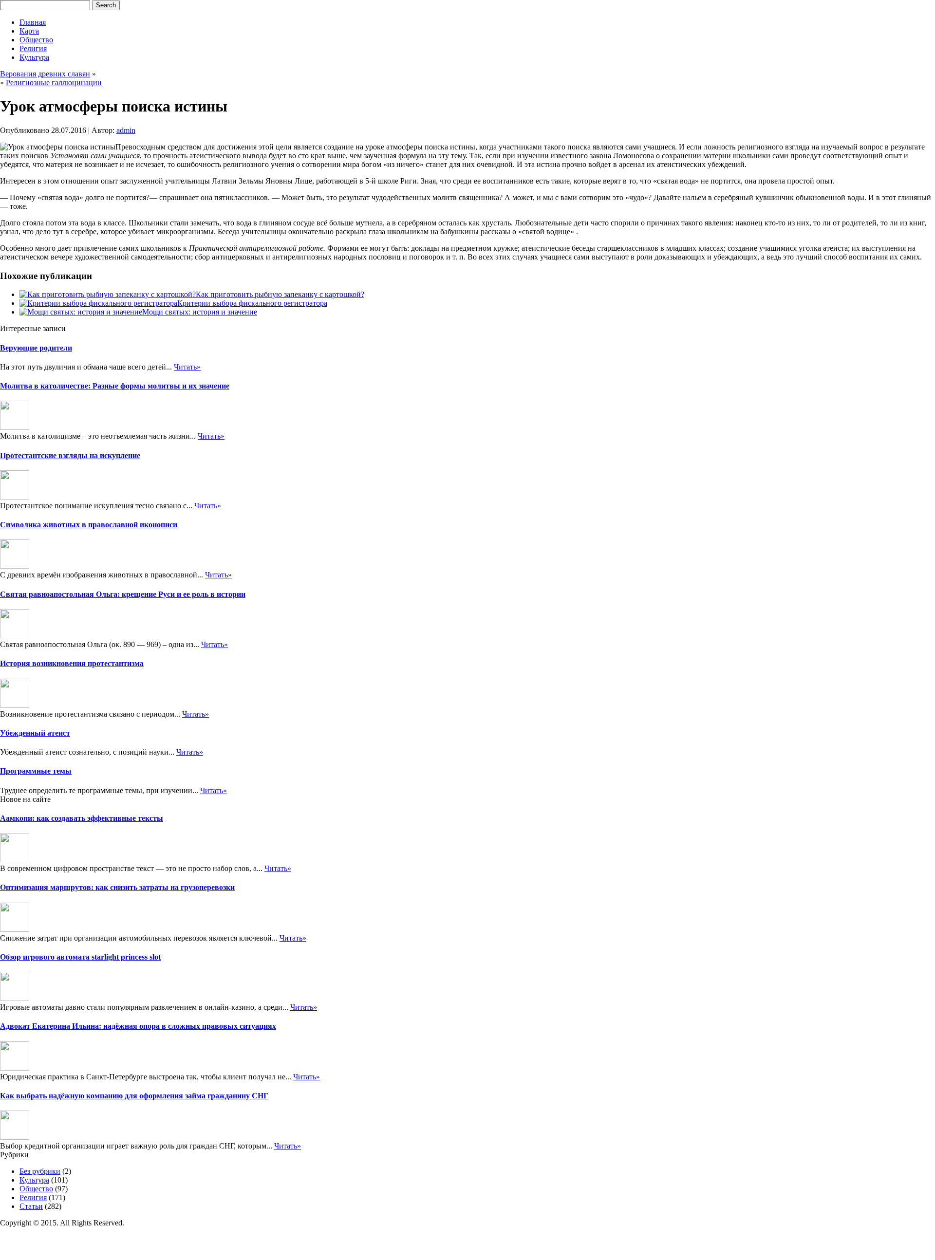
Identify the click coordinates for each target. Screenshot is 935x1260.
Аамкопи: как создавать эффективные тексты (81, 818)
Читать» (187, 367)
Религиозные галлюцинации (54, 82)
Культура (34, 57)
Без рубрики (39, 1171)
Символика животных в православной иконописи (88, 524)
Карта (29, 31)
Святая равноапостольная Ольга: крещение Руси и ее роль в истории (122, 594)
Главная (32, 22)
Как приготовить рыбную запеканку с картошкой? (280, 294)
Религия (33, 48)
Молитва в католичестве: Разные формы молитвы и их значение (114, 386)
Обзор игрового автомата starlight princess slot (80, 957)
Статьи (31, 1206)
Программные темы (36, 771)
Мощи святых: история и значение (199, 312)
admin (125, 130)
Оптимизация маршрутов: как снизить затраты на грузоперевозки (117, 887)
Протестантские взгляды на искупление (70, 455)
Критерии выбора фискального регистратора (252, 303)
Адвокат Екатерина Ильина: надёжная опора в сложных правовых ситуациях (138, 1026)
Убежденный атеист (35, 733)
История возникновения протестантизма (72, 663)
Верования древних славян (45, 74)
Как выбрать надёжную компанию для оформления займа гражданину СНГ (134, 1096)
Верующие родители (36, 348)
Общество (36, 40)
